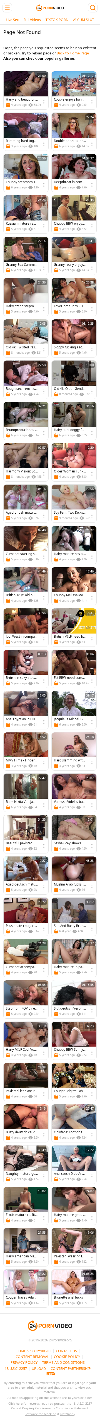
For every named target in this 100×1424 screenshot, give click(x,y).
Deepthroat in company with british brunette (70, 182)
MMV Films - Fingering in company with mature (22, 760)
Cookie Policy (67, 1356)
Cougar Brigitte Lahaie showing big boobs (69, 1091)
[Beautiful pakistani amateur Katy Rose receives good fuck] (26, 834)
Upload (39, 1368)
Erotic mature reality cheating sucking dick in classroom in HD (21, 1215)
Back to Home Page (73, 53)
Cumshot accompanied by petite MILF (21, 967)
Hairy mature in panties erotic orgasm (70, 967)
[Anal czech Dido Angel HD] (74, 1164)
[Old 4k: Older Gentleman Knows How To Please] (74, 380)
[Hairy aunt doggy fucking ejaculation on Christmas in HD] (74, 421)
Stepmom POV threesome (21, 1009)
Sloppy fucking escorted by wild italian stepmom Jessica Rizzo (70, 347)
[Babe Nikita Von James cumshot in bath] (26, 793)
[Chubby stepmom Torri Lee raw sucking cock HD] (26, 173)
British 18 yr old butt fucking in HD (21, 595)
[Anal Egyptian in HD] (26, 710)
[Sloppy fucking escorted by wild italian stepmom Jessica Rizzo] (74, 338)
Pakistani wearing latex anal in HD (69, 1256)
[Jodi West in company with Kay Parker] (26, 627)
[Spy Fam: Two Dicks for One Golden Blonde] (74, 504)
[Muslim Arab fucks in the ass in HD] (74, 875)
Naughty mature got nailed (21, 1174)
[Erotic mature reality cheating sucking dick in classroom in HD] (26, 1206)
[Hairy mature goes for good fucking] (74, 1206)
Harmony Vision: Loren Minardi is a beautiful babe (21, 471)
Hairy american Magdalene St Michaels (21, 1256)
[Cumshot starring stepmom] (26, 545)
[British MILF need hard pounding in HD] (74, 627)
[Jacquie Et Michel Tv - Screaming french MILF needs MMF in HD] (74, 710)
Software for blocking (40, 1414)
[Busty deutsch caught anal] (26, 1123)
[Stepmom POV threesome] (26, 999)
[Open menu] (7, 7)
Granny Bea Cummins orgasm (21, 265)
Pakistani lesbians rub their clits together (21, 1091)
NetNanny (67, 1414)
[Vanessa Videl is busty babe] (74, 793)
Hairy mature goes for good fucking (69, 1215)
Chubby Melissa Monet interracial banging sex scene (69, 595)
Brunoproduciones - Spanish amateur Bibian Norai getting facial (22, 430)
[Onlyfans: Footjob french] (74, 1123)
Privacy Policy (24, 1362)
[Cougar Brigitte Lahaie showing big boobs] (74, 1082)
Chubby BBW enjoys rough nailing (69, 224)
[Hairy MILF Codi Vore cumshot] (26, 1041)
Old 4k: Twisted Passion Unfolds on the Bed (22, 347)
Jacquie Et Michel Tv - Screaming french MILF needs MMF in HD (70, 719)
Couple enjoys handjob (69, 100)
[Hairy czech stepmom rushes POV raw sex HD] (26, 297)
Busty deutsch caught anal (21, 1132)
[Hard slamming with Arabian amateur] (74, 751)
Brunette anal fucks (68, 1297)
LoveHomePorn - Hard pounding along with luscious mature (70, 306)
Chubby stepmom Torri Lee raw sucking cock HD (21, 182)
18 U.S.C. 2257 (16, 1368)
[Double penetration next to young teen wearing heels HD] (74, 132)
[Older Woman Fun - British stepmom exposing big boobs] (74, 462)
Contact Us (66, 1350)
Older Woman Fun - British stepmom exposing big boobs (70, 471)
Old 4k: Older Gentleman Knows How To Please (69, 389)
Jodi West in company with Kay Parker (21, 637)
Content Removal (32, 1356)
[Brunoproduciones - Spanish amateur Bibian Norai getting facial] (26, 421)
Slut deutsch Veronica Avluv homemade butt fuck (70, 1009)
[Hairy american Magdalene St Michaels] (26, 1247)
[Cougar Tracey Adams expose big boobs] (26, 1289)
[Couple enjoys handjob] (74, 90)
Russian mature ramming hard (21, 224)
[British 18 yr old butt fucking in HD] (26, 586)
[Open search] (93, 7)
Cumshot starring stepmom (22, 554)
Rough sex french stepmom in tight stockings (21, 389)
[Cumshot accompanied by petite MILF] (26, 958)
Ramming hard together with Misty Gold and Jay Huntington (22, 141)
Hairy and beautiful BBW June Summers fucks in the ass (22, 100)
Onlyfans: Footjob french (70, 1132)
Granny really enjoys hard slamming (69, 265)
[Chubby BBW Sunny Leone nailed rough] (74, 1041)
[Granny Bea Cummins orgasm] (26, 256)
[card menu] (44, 102)
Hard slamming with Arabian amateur (69, 760)
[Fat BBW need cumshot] (74, 669)
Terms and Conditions (63, 1362)
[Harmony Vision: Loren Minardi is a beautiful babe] (26, 462)
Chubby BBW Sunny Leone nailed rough (70, 1050)
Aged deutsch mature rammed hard (21, 884)
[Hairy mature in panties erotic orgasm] (74, 958)
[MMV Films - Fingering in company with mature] (26, 751)
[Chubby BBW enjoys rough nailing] (74, 214)
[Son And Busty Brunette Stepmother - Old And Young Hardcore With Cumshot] (74, 917)
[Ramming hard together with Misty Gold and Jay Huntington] (26, 132)
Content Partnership (71, 1368)
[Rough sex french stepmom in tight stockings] (26, 380)
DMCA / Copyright (34, 1350)
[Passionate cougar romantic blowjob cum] (26, 917)
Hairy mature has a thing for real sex (69, 554)
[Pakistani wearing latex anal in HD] (74, 1247)
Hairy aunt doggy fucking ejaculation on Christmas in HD (69, 430)
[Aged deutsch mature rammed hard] (26, 875)
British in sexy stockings (21, 678)
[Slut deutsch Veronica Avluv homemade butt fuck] (74, 999)
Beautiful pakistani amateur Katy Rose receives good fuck (21, 843)
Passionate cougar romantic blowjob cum (22, 926)
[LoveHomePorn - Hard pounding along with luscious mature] (74, 297)
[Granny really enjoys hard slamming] (74, 256)
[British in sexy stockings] (26, 669)
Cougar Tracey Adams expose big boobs (21, 1298)
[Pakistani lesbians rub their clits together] (26, 1082)
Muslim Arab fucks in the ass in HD (69, 884)
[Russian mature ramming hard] (26, 214)
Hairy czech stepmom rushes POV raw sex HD (21, 306)
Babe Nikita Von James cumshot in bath (22, 802)
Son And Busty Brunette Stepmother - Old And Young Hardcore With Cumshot (69, 926)
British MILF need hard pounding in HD (69, 637)
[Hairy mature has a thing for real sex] (74, 545)
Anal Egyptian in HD (20, 719)
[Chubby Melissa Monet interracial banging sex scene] (74, 586)
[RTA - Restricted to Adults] (51, 1373)
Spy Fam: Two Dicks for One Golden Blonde (70, 513)
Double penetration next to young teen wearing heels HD (70, 141)
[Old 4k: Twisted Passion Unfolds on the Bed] (26, 338)
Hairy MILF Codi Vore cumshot (22, 1050)
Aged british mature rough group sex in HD (21, 513)
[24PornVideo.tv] (50, 7)
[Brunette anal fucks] (74, 1289)
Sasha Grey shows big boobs (69, 843)
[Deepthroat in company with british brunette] (74, 173)
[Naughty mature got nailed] (26, 1164)
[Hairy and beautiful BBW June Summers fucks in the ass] (26, 90)
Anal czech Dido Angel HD (69, 1174)
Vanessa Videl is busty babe (70, 802)
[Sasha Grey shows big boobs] (74, 834)
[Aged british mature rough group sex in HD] (26, 504)
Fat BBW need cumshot (70, 678)
